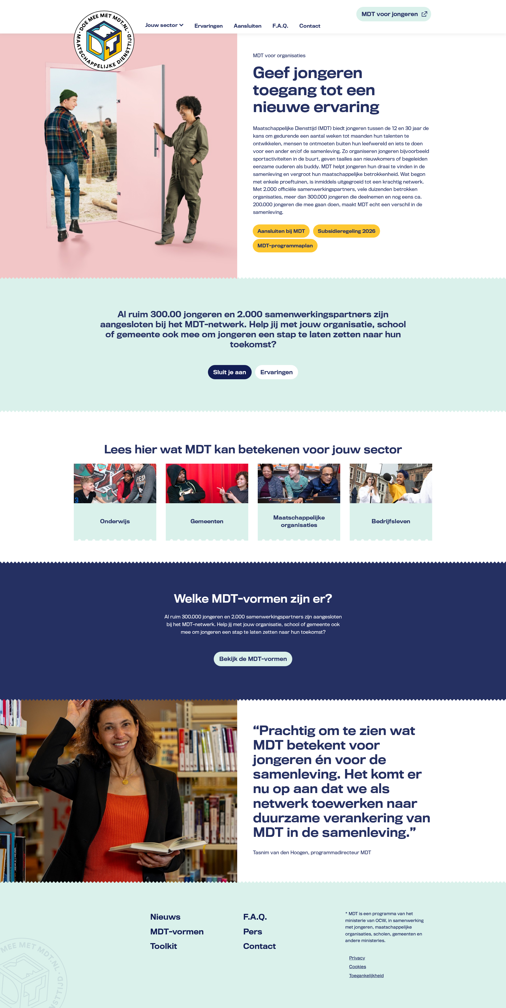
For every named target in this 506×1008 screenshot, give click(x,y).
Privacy (357, 958)
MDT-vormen (177, 931)
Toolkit (163, 946)
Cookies (357, 966)
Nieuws (165, 916)
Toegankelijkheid (366, 975)
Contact (259, 946)
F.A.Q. (255, 916)
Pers (252, 931)
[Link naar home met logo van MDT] (104, 41)
